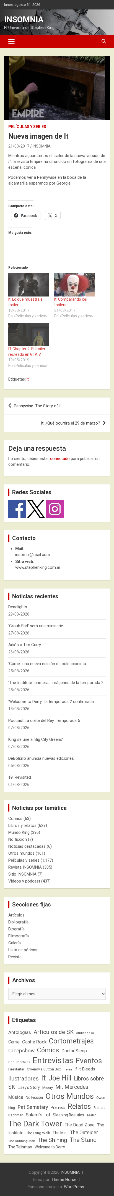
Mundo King (19, 832)
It (28, 379)
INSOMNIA (23, 19)
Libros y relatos (22, 825)
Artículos (16, 915)
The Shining (52, 1140)
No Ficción (34, 1097)
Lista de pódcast (23, 949)
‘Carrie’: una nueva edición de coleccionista (47, 663)
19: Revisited (19, 777)
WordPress (74, 1186)
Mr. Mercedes (71, 1087)
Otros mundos (21, 853)
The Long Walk (38, 1133)
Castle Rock (34, 1042)
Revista (15, 956)
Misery (47, 1087)
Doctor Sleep (74, 1050)
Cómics (15, 818)
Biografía (16, 929)
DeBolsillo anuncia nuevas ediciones (41, 758)
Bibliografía (18, 922)
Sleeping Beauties (68, 1115)
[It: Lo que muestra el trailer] (28, 284)
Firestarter (16, 1069)
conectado (60, 458)
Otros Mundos (69, 1096)
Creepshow (21, 1050)
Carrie (14, 1042)
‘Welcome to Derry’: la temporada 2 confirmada (51, 701)
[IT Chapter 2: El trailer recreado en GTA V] (28, 334)
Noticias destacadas (27, 846)
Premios (58, 1107)
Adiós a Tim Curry (24, 644)
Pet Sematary (32, 1107)
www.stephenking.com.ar (37, 567)
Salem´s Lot (38, 1114)
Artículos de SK (53, 1031)
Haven (67, 1069)
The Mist (60, 1133)
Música (15, 1097)
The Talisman (20, 1147)
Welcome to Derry (50, 1147)
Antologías (19, 1032)
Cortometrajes (71, 1041)
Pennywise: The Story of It (38, 405)
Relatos (79, 1106)
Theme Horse (63, 1179)
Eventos (89, 1061)
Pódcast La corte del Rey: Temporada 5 (44, 720)
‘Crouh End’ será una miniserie (35, 625)
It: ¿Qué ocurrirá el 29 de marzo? (70, 423)
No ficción (17, 839)
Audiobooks (85, 1033)
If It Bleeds (84, 1069)
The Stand (83, 1139)
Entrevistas (53, 1060)
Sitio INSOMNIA (22, 874)
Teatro (92, 1115)
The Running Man (21, 1141)
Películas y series (27, 126)
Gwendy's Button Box (44, 1069)
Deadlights (17, 606)
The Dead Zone (80, 1125)
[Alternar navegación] (11, 41)
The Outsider (84, 1132)
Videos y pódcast (24, 881)
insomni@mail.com (32, 554)
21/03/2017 (18, 146)
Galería (14, 942)
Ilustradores (23, 1078)
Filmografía (18, 935)
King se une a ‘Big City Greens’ (35, 739)
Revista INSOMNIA (25, 867)
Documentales (19, 1062)
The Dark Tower (35, 1123)
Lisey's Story (29, 1087)
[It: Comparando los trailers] (74, 284)
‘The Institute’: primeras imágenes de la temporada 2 (55, 682)
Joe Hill (59, 1078)
